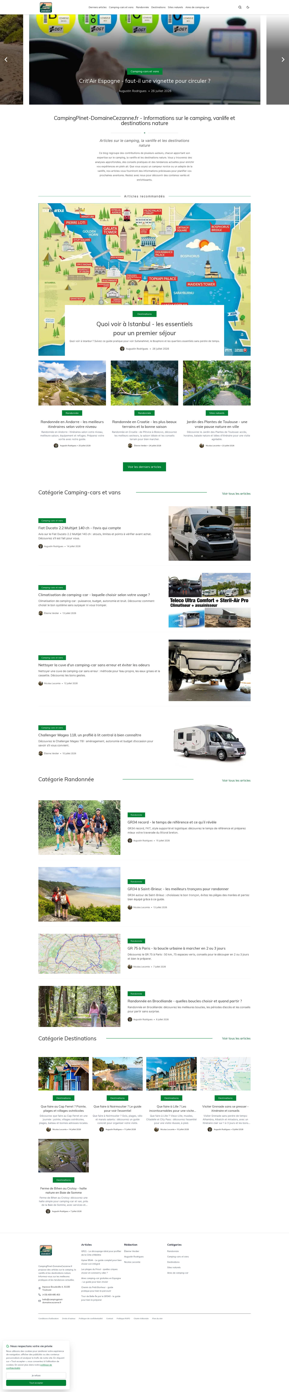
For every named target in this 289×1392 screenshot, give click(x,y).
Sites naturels (175, 7)
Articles (86, 1244)
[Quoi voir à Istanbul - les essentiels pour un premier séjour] (144, 279)
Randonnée (142, 7)
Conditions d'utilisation (48, 1318)
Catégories (174, 1244)
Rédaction (130, 1244)
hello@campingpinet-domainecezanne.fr (52, 1301)
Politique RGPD (123, 1318)
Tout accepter (36, 1382)
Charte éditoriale (141, 1318)
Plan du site (157, 1318)
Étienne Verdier (131, 1251)
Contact (109, 1318)
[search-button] (240, 7)
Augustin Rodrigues (134, 1256)
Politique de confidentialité (91, 1318)
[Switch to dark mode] (248, 7)
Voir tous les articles (236, 493)
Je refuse (36, 1375)
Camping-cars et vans (121, 7)
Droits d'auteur (68, 1318)
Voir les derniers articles (144, 467)
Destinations (158, 7)
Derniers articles (98, 7)
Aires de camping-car (197, 7)
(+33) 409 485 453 (51, 1294)
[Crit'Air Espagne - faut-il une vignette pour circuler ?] (144, 59)
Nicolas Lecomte (132, 1262)
